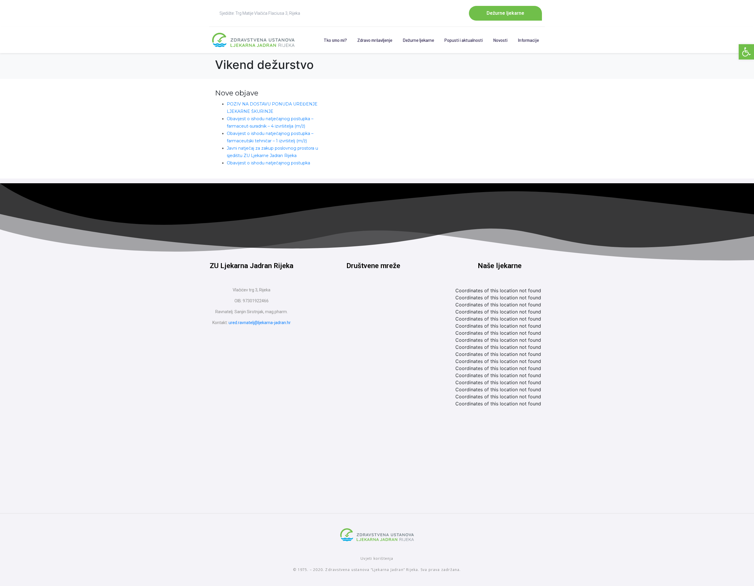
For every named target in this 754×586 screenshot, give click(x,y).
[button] (746, 52)
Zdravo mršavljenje (374, 40)
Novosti (500, 40)
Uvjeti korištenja (377, 558)
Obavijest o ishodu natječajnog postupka (268, 163)
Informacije (528, 40)
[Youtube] (384, 297)
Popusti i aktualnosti (463, 40)
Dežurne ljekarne (418, 40)
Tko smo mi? (335, 40)
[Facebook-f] (362, 297)
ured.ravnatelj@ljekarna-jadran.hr (260, 322)
